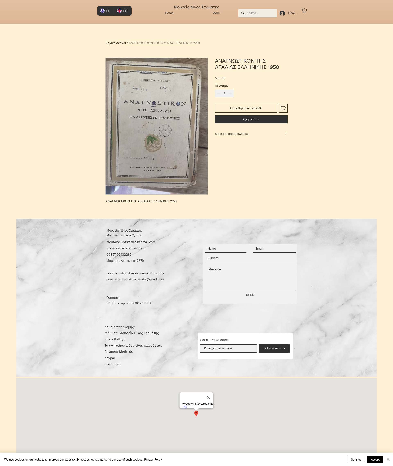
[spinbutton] (224, 93)
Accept (375, 459)
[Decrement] (218, 93)
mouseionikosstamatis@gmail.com (130, 242)
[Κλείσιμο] (388, 459)
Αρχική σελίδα (115, 43)
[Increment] (230, 93)
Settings (356, 459)
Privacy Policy (153, 459)
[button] (304, 10)
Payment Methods (119, 351)
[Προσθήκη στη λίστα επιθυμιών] (283, 108)
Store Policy (114, 339)
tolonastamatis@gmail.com (125, 248)
